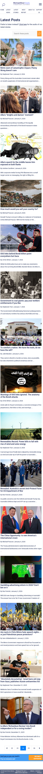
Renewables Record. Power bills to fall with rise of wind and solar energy (19, 442)
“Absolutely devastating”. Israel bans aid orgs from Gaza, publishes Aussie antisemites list (20, 680)
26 (34, 748)
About (32, 771)
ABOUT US (31, 10)
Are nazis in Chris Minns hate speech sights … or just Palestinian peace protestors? (20, 633)
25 (29, 748)
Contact (38, 771)
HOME (2, 10)
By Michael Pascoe (6, 119)
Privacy (39, 772)
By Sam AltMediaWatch (8, 638)
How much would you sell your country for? (19, 209)
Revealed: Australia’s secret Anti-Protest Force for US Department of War (21, 489)
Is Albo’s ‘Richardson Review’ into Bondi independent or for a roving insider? (17, 727)
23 (17, 748)
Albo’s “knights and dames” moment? (16, 115)
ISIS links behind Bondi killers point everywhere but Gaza (15, 254)
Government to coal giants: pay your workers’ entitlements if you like (20, 301)
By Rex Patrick (5, 495)
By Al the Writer (5, 260)
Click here (23, 24)
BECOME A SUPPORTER (37, 757)
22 (12, 748)
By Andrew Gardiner (7, 168)
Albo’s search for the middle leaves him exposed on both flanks (17, 163)
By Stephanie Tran (6, 74)
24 (23, 748)
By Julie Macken (5, 354)
